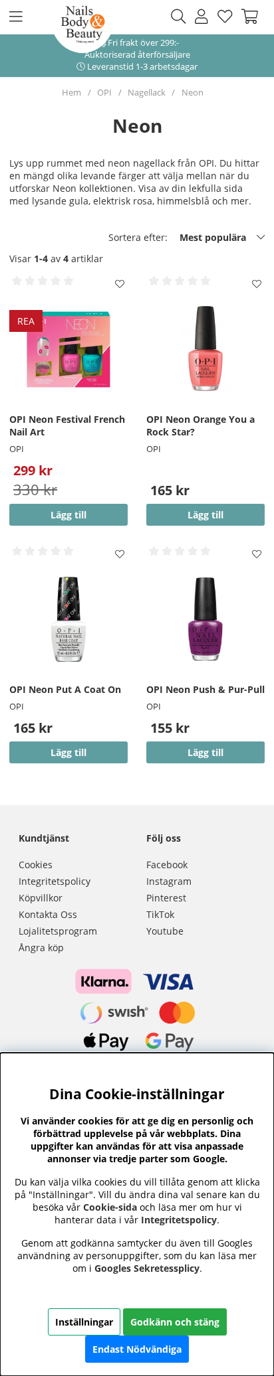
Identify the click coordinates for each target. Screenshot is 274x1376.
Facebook (167, 864)
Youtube (165, 931)
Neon (193, 92)
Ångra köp (41, 947)
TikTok (160, 914)
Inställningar (84, 1322)
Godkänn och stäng (174, 1322)
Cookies (36, 864)
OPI (104, 92)
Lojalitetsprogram (58, 931)
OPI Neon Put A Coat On (65, 689)
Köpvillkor (41, 897)
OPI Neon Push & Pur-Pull (205, 689)
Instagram (169, 881)
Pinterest (166, 897)
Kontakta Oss (48, 914)
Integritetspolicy (54, 881)
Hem (71, 92)
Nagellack (147, 92)
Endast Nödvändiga (137, 1349)
